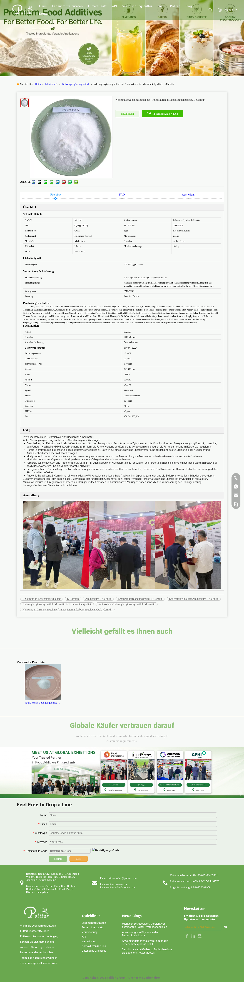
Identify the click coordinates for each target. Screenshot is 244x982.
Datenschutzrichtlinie (94, 950)
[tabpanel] (122, 38)
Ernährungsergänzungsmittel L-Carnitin (140, 598)
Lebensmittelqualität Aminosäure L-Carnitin (193, 598)
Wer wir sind (89, 941)
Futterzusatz (97, 6)
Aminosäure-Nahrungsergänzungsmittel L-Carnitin (126, 604)
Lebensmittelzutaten (67, 6)
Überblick (55, 194)
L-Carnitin (73, 598)
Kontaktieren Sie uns (94, 946)
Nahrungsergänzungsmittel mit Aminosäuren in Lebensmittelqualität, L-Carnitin (67, 609)
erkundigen (127, 113)
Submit (58, 859)
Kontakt (45, 14)
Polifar (175, 6)
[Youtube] (200, 935)
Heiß (161, 6)
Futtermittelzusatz (92, 927)
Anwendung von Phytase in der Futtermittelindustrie (140, 934)
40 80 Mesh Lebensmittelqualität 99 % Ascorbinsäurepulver (43, 702)
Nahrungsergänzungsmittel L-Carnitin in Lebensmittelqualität (57, 604)
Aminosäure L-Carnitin (98, 598)
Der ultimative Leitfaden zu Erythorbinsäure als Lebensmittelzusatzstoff (147, 951)
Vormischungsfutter (137, 6)
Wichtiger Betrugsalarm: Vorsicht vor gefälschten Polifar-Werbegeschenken (144, 925)
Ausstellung (188, 194)
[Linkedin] (193, 935)
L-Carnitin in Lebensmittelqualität (42, 598)
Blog (188, 6)
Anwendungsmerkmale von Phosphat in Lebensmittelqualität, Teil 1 (145, 942)
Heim (43, 6)
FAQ (122, 194)
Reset (78, 859)
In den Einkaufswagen (165, 113)
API (114, 6)
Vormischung (90, 932)
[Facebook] (187, 935)
